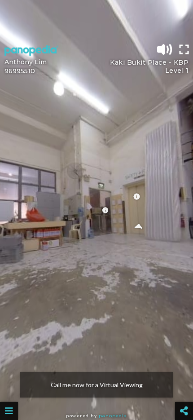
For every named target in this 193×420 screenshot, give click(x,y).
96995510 (19, 71)
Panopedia (113, 416)
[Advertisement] (96, 20)
